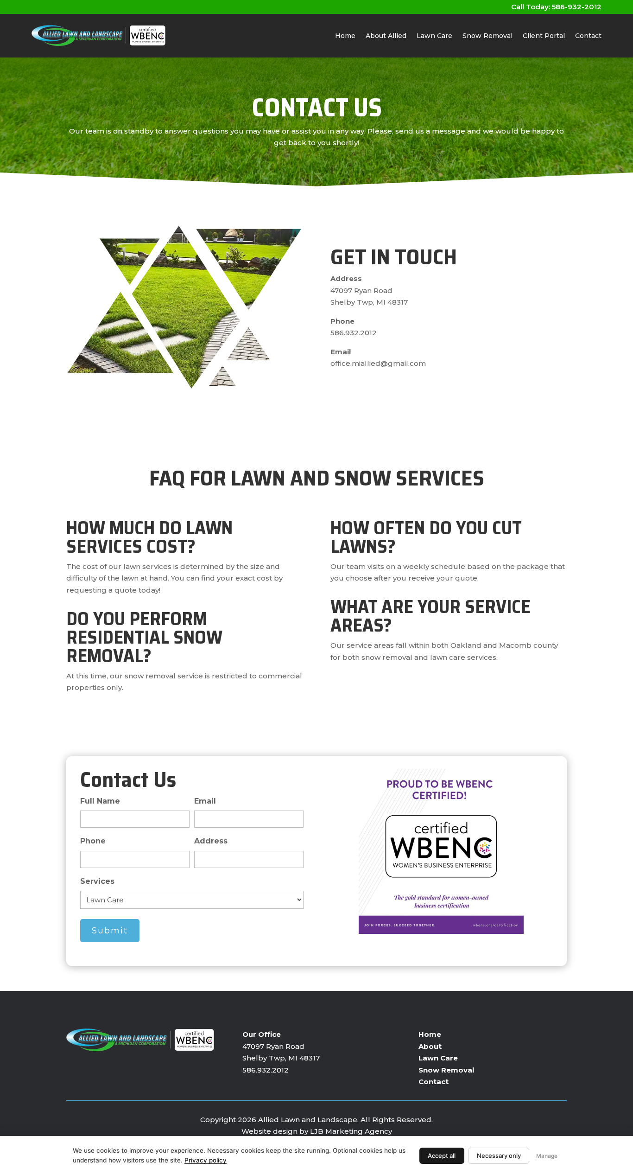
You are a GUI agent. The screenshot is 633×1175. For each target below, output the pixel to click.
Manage (546, 1155)
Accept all (442, 1155)
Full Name (100, 801)
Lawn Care (434, 36)
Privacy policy (205, 1160)
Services (97, 881)
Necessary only (499, 1155)
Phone (93, 841)
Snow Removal (487, 36)
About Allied (386, 36)
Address (211, 841)
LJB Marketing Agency (351, 1131)
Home (345, 36)
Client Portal (544, 36)
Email (205, 801)
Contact (588, 36)
